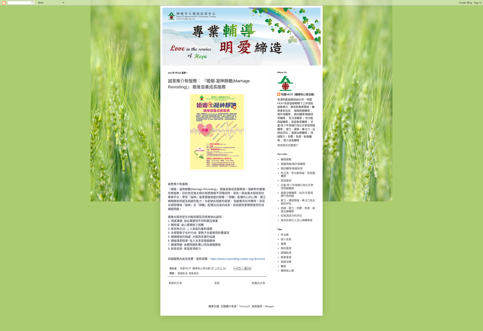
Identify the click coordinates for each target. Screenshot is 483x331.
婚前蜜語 (286, 248)
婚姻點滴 (182, 273)
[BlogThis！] (239, 268)
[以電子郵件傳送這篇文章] (235, 268)
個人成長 (286, 239)
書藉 (283, 243)
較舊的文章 (258, 283)
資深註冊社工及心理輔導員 (296, 220)
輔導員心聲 (287, 270)
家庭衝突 (286, 180)
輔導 (283, 266)
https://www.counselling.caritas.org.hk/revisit (237, 258)
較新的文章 (175, 283)
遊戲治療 (286, 261)
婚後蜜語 (194, 273)
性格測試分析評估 (291, 215)
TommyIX (244, 306)
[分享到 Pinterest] (249, 268)
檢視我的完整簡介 (287, 145)
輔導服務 (286, 159)
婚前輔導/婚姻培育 (292, 168)
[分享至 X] (242, 268)
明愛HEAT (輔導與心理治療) (298, 94)
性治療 (285, 234)
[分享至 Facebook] (246, 268)
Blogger (269, 306)
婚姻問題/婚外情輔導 (293, 163)
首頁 (217, 283)
